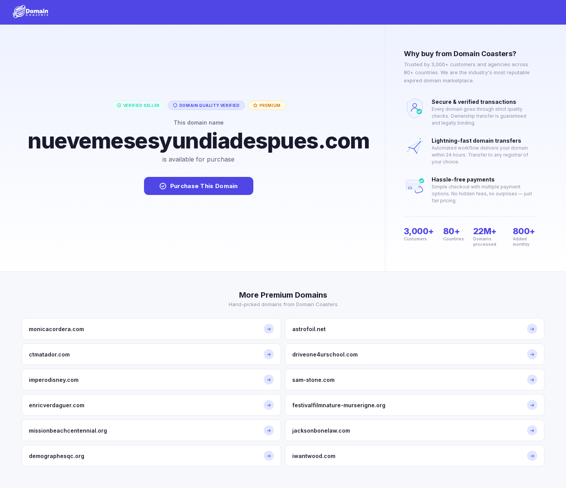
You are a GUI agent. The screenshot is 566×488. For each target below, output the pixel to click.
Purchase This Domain (204, 186)
